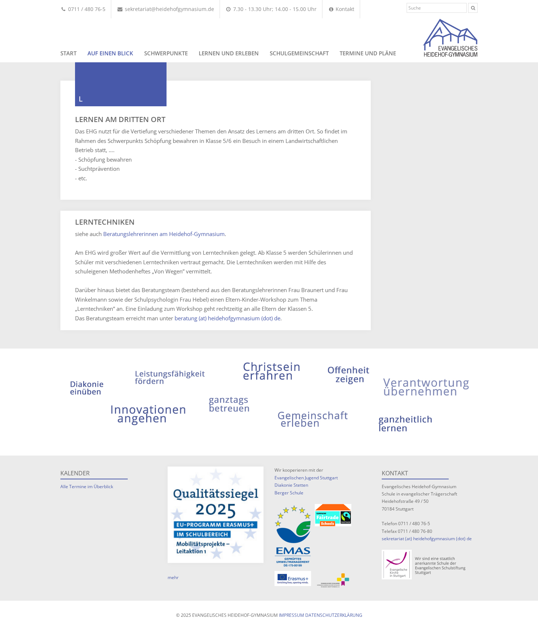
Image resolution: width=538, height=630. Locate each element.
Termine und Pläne (368, 53)
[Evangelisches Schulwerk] (333, 580)
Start (68, 53)
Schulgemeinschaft (299, 53)
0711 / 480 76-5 (86, 9)
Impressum (291, 615)
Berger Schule (288, 493)
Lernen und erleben (229, 53)
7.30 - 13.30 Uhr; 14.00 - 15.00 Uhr (274, 9)
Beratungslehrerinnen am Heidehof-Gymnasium (164, 233)
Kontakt (344, 9)
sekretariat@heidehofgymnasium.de (168, 9)
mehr (173, 577)
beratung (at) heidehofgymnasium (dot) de (227, 318)
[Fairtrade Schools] (333, 515)
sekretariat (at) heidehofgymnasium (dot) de (427, 538)
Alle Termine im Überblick (86, 486)
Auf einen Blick (110, 53)
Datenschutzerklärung (333, 615)
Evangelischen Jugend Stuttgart (306, 478)
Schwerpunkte (166, 53)
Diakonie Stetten (291, 485)
